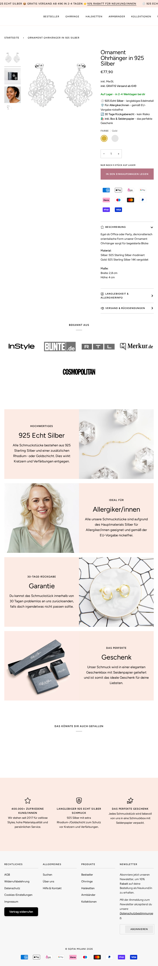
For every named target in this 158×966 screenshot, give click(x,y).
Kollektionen (89, 901)
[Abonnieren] (141, 951)
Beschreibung (115, 227)
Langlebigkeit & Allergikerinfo (115, 295)
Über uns (48, 881)
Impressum (11, 901)
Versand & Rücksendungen (125, 308)
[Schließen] (148, 917)
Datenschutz (12, 888)
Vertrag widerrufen (21, 911)
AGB (7, 874)
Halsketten (88, 888)
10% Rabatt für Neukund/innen (111, 3)
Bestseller (87, 874)
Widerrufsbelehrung (16, 881)
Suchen (47, 874)
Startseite (11, 37)
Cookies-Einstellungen (18, 894)
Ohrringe (87, 881)
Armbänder (88, 894)
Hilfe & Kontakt (52, 888)
